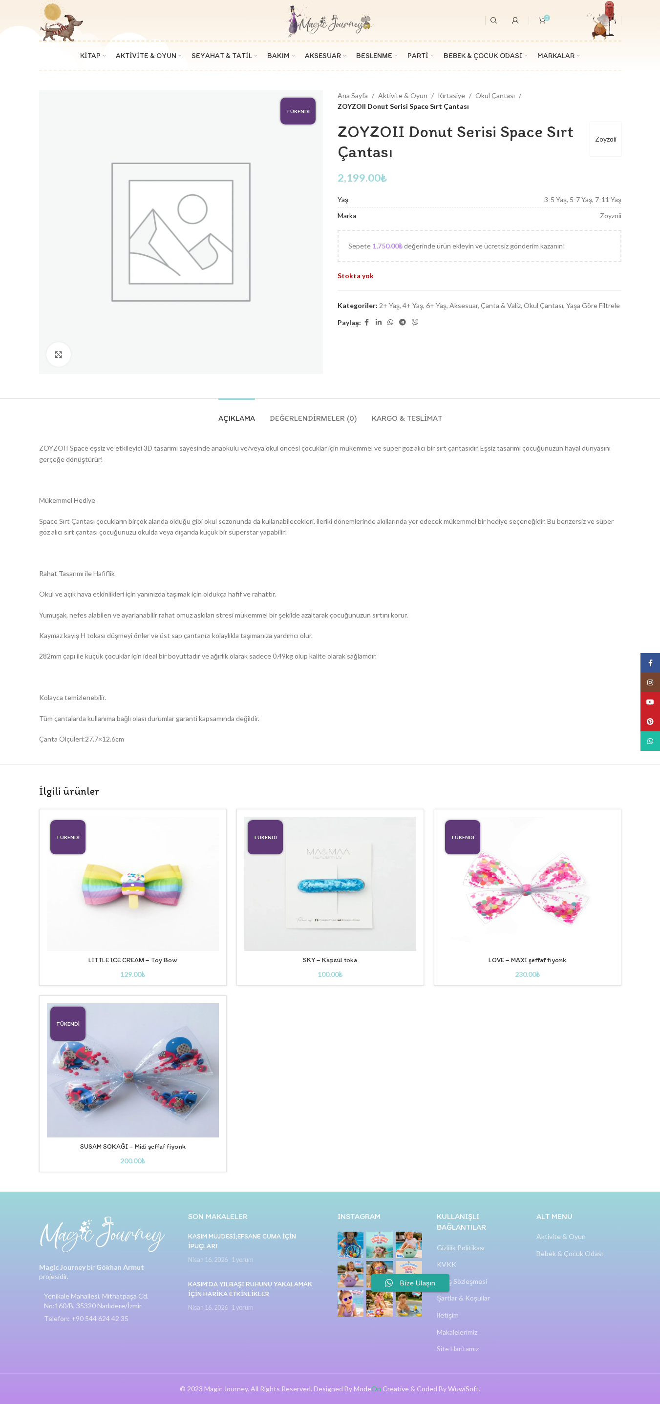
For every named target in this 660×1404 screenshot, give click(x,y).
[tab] (236, 413)
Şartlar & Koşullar (463, 1298)
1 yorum (243, 1259)
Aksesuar (463, 305)
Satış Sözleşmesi (462, 1281)
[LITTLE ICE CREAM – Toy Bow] (133, 884)
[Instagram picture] (351, 1245)
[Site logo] (330, 19)
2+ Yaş (389, 305)
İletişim (448, 1315)
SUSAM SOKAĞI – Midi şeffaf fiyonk (133, 1146)
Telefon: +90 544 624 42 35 (86, 1318)
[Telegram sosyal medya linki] (402, 322)
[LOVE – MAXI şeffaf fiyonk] (528, 884)
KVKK (446, 1264)
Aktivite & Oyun (402, 95)
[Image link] (102, 1233)
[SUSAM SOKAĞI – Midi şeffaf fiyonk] (133, 1070)
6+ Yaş (436, 305)
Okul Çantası (495, 95)
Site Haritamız (458, 1348)
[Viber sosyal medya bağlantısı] (415, 322)
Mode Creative (381, 1388)
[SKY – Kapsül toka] (330, 884)
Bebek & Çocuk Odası (569, 1253)
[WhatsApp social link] (390, 322)
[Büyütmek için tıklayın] (58, 354)
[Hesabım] (515, 20)
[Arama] (494, 20)
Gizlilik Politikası (461, 1247)
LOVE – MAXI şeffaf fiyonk (527, 960)
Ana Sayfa (353, 95)
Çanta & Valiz (501, 305)
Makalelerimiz (457, 1332)
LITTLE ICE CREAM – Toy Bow (132, 960)
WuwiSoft (463, 1388)
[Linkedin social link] (378, 322)
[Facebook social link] (367, 322)
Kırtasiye (451, 95)
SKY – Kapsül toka (330, 960)
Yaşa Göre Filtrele (593, 305)
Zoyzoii (606, 139)
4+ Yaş (413, 305)
